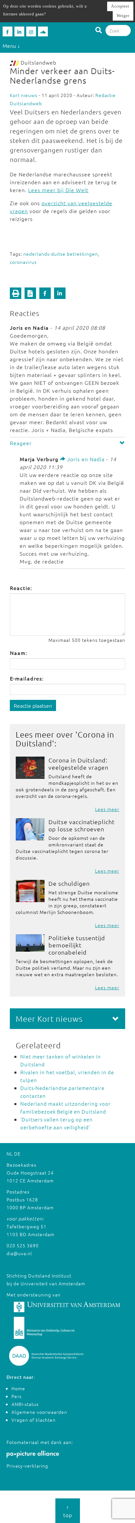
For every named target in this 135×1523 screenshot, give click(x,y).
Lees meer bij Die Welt (58, 189)
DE (17, 1153)
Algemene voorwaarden (39, 1412)
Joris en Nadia (85, 459)
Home (18, 1388)
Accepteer (120, 6)
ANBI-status (25, 1404)
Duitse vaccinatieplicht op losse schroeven (81, 825)
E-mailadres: (27, 678)
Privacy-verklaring (27, 1465)
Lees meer (107, 809)
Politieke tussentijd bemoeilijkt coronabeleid (76, 945)
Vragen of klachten (33, 1419)
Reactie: (21, 587)
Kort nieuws (23, 95)
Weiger (123, 15)
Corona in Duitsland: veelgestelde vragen (78, 763)
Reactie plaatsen (33, 705)
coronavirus (23, 262)
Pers (16, 1396)
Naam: (18, 652)
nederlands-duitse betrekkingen (60, 253)
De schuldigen (69, 883)
